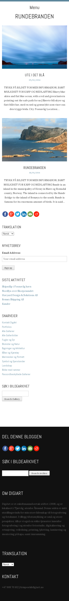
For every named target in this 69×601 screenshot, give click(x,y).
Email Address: (11, 252)
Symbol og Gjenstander (13, 361)
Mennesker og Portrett (13, 357)
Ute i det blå (34, 75)
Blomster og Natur (11, 344)
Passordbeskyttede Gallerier (16, 374)
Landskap (7, 365)
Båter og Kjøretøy (10, 352)
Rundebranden (34, 167)
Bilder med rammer (11, 369)
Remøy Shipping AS (13, 299)
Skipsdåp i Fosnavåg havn (16, 286)
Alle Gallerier (8, 331)
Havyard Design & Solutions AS (20, 295)
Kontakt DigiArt (9, 322)
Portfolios (7, 327)
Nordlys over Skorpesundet (17, 291)
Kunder (6, 303)
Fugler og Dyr (8, 339)
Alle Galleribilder (10, 335)
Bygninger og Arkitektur (13, 348)
